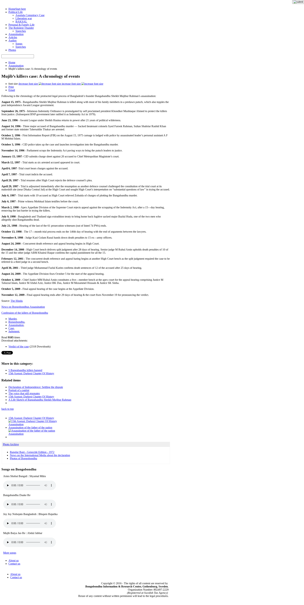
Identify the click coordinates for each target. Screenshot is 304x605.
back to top (7, 408)
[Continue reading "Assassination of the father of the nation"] (31, 430)
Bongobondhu (16, 321)
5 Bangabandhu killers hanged (25, 370)
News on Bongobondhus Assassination (23, 306)
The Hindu (17, 300)
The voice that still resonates (24, 393)
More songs (9, 552)
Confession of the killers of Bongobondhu (24, 312)
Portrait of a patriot (18, 390)
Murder (12, 318)
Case (11, 328)
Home (11, 62)
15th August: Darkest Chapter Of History (31, 373)
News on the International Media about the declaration (40, 455)
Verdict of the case (18, 346)
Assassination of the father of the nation (30, 427)
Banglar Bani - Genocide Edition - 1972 (32, 452)
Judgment (13, 331)
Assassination (16, 65)
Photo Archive (11, 444)
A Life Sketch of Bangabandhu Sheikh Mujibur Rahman (39, 399)
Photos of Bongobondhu (23, 458)
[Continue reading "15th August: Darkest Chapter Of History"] (32, 421)
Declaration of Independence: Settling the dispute (35, 387)
